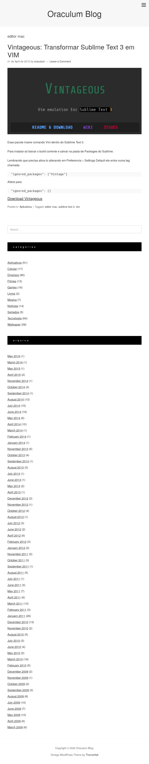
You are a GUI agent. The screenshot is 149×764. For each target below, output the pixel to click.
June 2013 (14, 480)
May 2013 (13, 486)
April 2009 (14, 721)
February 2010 (16, 665)
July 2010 (13, 640)
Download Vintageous (24, 198)
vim (78, 206)
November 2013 (17, 449)
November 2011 (17, 554)
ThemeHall (92, 755)
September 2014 (18, 393)
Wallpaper (14, 324)
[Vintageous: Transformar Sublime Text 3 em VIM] (74, 137)
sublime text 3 (66, 206)
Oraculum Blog (74, 13)
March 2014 (15, 430)
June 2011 (14, 585)
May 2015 (13, 368)
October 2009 (16, 684)
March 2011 (15, 603)
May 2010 (13, 653)
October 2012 (16, 511)
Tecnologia (14, 318)
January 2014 (16, 443)
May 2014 (13, 418)
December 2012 (17, 498)
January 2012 (16, 548)
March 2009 (15, 727)
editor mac (51, 206)
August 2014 (15, 399)
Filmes (11, 281)
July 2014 (13, 405)
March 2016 (15, 362)
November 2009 (17, 678)
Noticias (12, 306)
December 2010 (17, 622)
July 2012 (13, 523)
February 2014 (16, 436)
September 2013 (18, 461)
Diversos (13, 275)
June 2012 (14, 529)
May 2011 (13, 591)
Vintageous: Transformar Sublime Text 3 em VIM (70, 50)
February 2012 (16, 542)
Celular (12, 269)
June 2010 (14, 647)
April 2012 (14, 535)
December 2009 (17, 671)
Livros (11, 293)
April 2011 (14, 597)
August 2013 (15, 467)
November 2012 (17, 504)
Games (12, 287)
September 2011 (18, 566)
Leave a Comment (60, 61)
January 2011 (16, 616)
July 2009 (13, 702)
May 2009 (13, 715)
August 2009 (15, 696)
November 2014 (17, 381)
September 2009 (18, 690)
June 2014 (14, 412)
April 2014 (14, 424)
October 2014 (16, 387)
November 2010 (17, 628)
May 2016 (13, 356)
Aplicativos (26, 206)
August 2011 (15, 572)
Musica (12, 300)
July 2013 (13, 473)
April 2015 (14, 375)
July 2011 (13, 579)
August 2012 (15, 517)
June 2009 (14, 709)
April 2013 (14, 492)
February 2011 (16, 610)
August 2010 (15, 634)
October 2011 (16, 560)
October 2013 (16, 455)
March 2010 (15, 659)
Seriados (13, 312)
